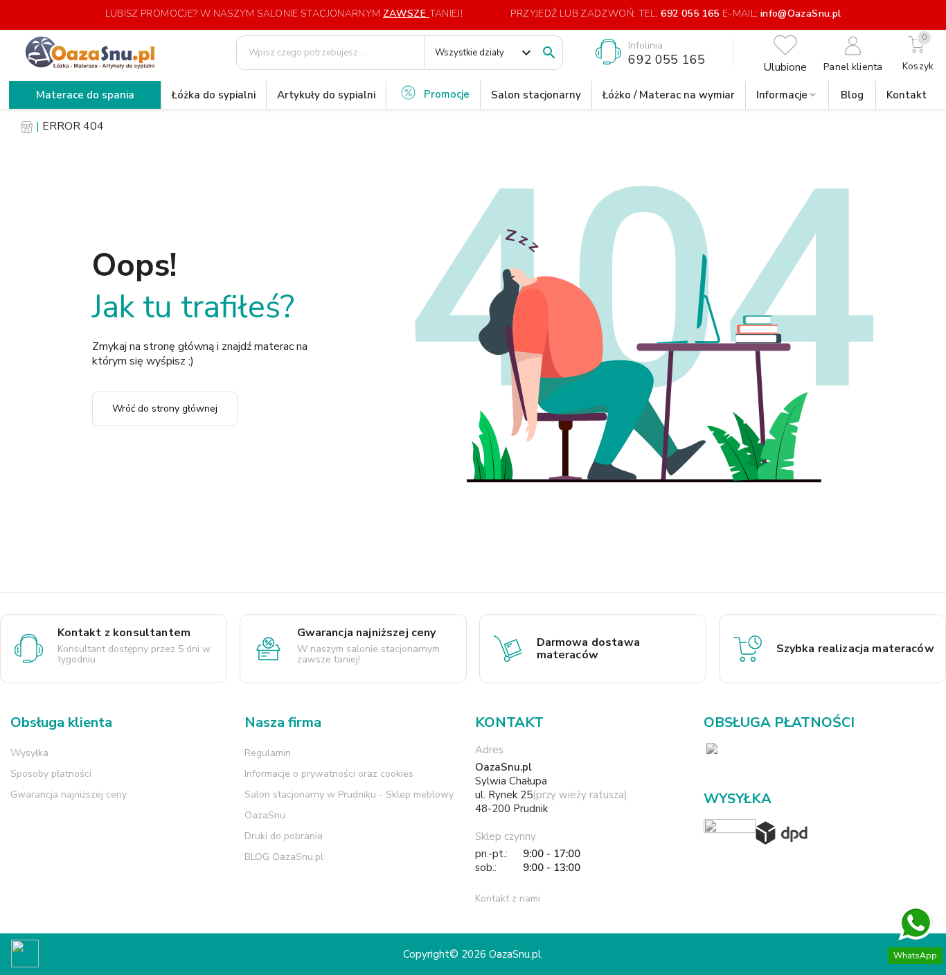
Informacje (781, 95)
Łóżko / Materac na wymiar (669, 95)
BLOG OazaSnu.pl (283, 856)
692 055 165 (690, 13)
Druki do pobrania (283, 836)
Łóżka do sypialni (214, 95)
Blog (852, 95)
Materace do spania (85, 95)
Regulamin (267, 752)
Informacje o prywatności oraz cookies (328, 773)
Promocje (447, 94)
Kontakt (906, 95)
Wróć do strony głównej (164, 408)
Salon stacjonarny (536, 95)
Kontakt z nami (507, 898)
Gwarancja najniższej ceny (68, 794)
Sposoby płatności (50, 773)
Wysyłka (29, 752)
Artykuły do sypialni (326, 95)
